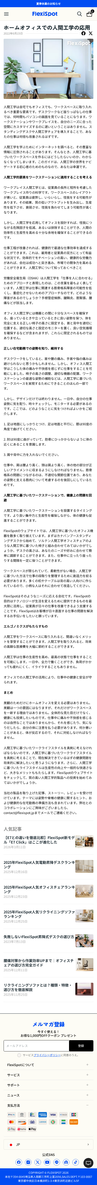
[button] (48, 1065)
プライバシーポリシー (47, 1055)
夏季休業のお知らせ (48, 3)
